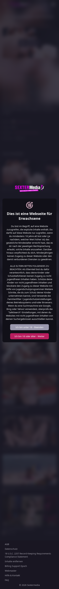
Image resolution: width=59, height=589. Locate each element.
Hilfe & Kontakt (12, 575)
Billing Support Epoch (16, 566)
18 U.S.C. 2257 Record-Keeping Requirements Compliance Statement (28, 555)
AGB (7, 544)
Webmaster (10, 570)
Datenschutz (11, 548)
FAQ (7, 580)
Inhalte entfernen (14, 561)
